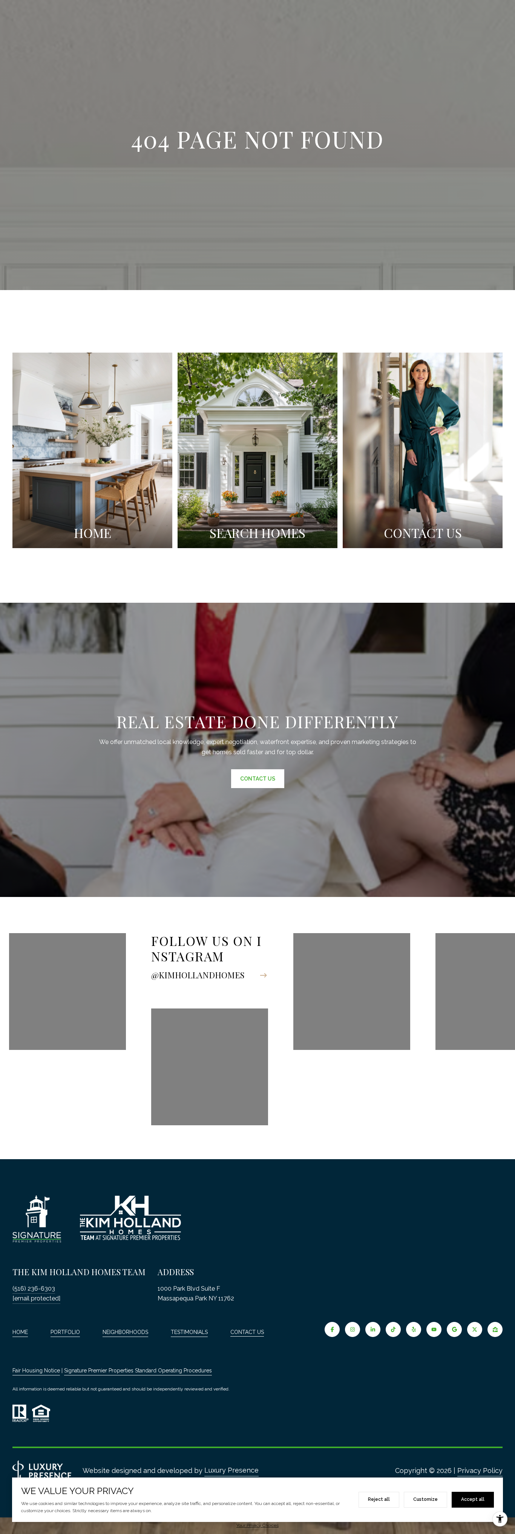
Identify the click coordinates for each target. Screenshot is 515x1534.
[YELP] (413, 1329)
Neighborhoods (125, 1332)
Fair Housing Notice (36, 1370)
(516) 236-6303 (33, 1288)
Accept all (472, 1499)
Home (20, 1332)
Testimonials (189, 1332)
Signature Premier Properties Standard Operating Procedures (138, 1370)
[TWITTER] (474, 1329)
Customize (425, 1499)
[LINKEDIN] (372, 1329)
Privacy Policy (480, 1470)
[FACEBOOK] (332, 1329)
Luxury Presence (231, 1470)
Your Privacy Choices (257, 1525)
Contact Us (247, 1332)
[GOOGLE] (454, 1329)
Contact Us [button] (257, 779)
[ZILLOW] (495, 1329)
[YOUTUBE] (433, 1329)
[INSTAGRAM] (352, 1329)
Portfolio (65, 1332)
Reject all (379, 1499)
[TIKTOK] (393, 1329)
